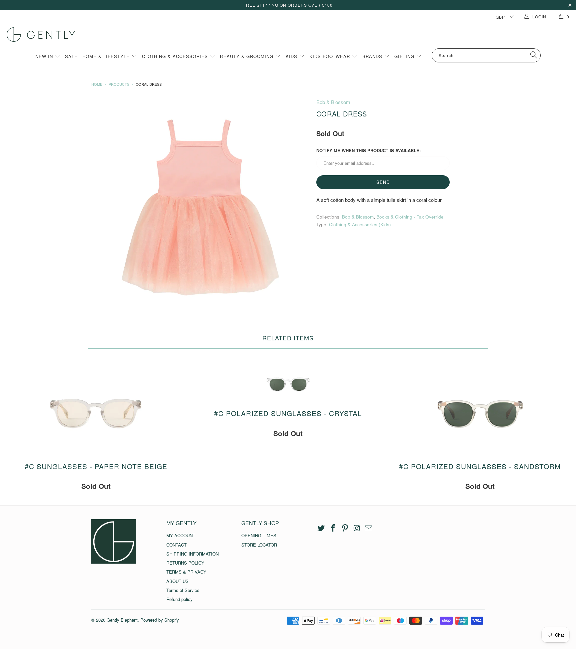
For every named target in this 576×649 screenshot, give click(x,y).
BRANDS (373, 56)
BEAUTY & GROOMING (247, 56)
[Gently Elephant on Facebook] (333, 528)
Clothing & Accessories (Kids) (360, 224)
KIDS (292, 56)
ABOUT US (177, 581)
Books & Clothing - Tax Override (410, 217)
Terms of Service (182, 590)
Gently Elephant (122, 620)
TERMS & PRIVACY (186, 572)
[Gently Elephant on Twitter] (321, 528)
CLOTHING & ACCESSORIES (176, 56)
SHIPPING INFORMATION (192, 554)
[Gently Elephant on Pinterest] (345, 528)
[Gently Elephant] (291, 34)
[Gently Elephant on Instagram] (357, 528)
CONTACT (176, 545)
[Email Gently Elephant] (369, 528)
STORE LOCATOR (259, 545)
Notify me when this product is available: (368, 150)
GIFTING (405, 56)
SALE (71, 56)
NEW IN (45, 56)
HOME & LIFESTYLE (106, 56)
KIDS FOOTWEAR (330, 56)
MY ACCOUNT (180, 535)
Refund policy (179, 599)
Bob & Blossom (333, 101)
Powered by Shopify (159, 620)
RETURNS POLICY (185, 563)
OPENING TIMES (258, 535)
